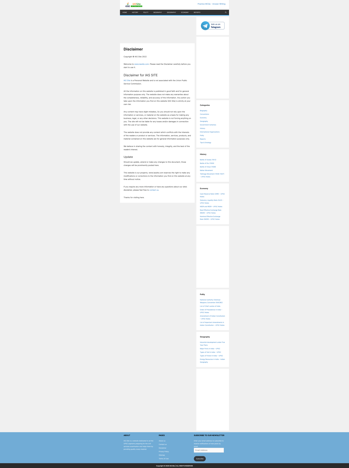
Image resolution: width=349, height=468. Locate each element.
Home (125, 12)
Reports (197, 12)
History (135, 12)
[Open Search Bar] (225, 12)
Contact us (163, 444)
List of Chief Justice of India (210, 306)
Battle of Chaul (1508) (208, 167)
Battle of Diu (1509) (207, 163)
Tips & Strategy (205, 142)
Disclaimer (162, 448)
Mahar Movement (206, 170)
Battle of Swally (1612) (208, 160)
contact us (154, 190)
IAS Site (127, 80)
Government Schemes (208, 125)
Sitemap (162, 455)
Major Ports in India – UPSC (210, 349)
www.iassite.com (141, 64)
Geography (171, 12)
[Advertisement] (157, 30)
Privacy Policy (164, 451)
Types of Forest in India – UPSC (211, 356)
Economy (185, 12)
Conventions (204, 114)
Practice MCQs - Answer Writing (211, 4)
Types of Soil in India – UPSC (210, 352)
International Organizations (210, 132)
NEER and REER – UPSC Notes (211, 206)
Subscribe (199, 459)
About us (162, 441)
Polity (145, 12)
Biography (158, 12)
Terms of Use (164, 459)
